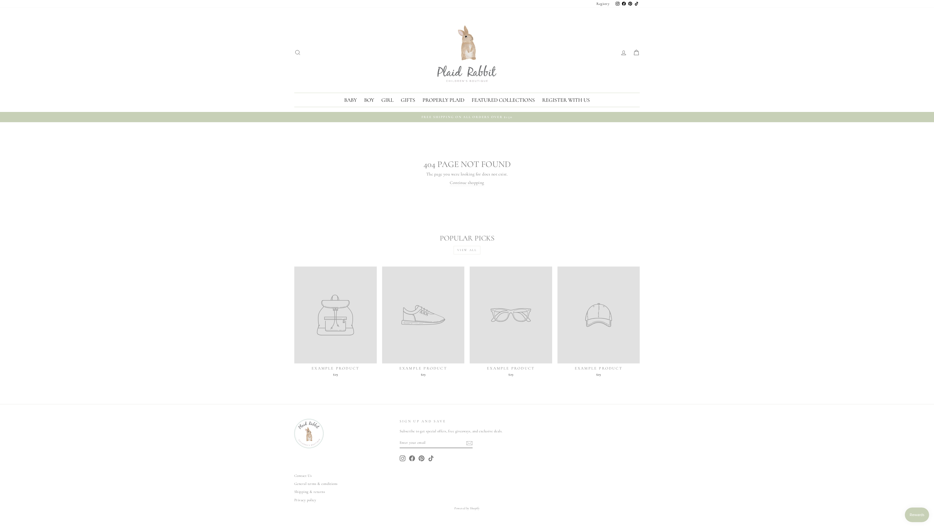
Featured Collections (503, 100)
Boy (369, 100)
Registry (603, 3)
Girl (387, 100)
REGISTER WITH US (566, 100)
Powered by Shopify (466, 508)
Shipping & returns (309, 492)
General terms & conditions (316, 483)
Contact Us (303, 475)
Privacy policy (305, 500)
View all (467, 250)
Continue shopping (467, 182)
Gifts (408, 100)
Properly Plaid (443, 100)
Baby (350, 100)
